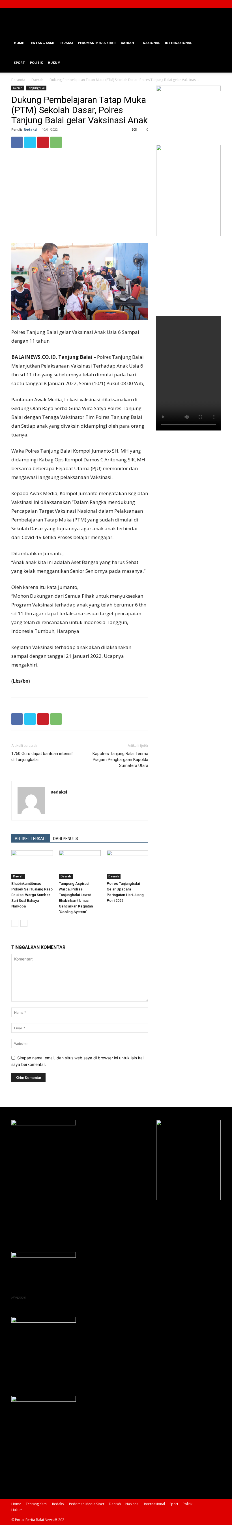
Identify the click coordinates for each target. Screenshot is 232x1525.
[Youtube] (216, 4)
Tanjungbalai (36, 88)
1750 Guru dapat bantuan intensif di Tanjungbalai (42, 756)
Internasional (178, 43)
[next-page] (23, 923)
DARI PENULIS (65, 838)
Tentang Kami (41, 43)
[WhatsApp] (56, 142)
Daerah (127, 43)
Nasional (151, 43)
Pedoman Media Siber (97, 43)
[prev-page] (14, 923)
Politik (36, 62)
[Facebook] (188, 4)
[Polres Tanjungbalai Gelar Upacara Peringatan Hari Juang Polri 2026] (127, 864)
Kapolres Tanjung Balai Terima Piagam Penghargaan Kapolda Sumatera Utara (120, 759)
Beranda (18, 79)
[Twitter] (207, 4)
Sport (19, 62)
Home (19, 43)
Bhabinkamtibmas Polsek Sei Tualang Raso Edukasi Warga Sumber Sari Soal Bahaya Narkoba (32, 894)
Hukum (54, 62)
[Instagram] (198, 4)
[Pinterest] (43, 142)
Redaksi (66, 43)
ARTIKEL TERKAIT (30, 838)
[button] (214, 43)
